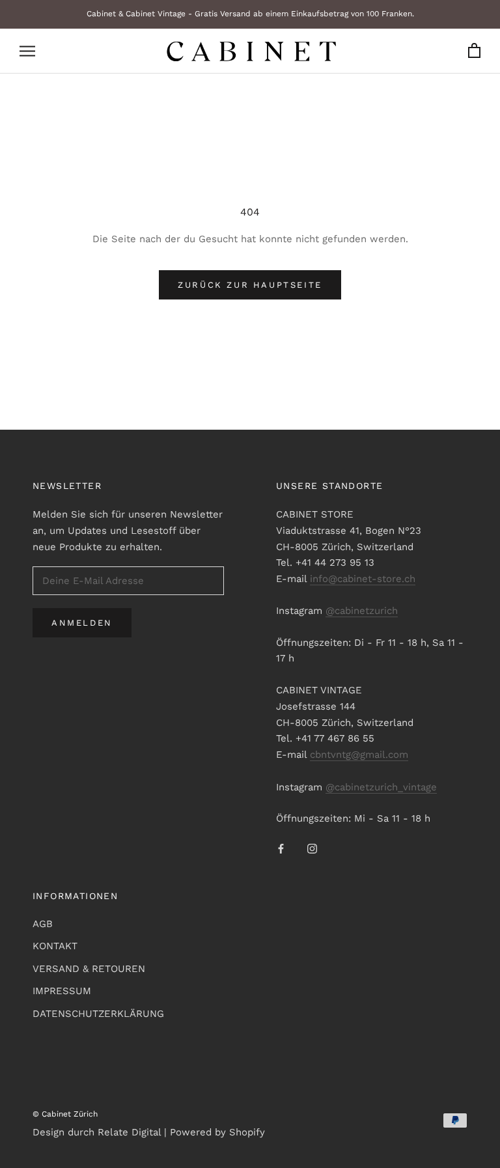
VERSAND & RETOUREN (89, 969)
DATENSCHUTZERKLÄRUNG (98, 1014)
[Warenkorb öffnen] (474, 51)
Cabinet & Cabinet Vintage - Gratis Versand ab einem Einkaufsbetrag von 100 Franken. (250, 13)
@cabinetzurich (362, 611)
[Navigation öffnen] (27, 51)
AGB (43, 924)
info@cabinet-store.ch (362, 579)
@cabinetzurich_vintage (381, 787)
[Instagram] (312, 848)
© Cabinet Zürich (65, 1114)
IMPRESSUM (62, 991)
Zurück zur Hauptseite (250, 285)
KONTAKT (55, 946)
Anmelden (82, 623)
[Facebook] (281, 848)
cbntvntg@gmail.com (359, 754)
